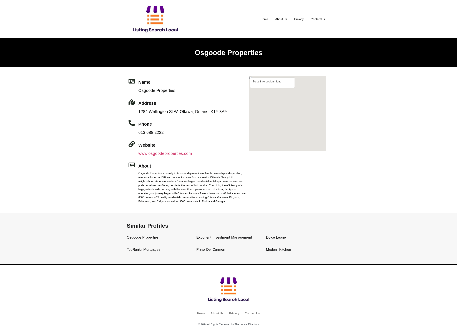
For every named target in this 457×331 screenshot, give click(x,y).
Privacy (299, 19)
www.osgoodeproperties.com (165, 153)
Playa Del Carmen (210, 249)
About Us (281, 19)
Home (264, 19)
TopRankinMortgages (143, 249)
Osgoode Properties (143, 237)
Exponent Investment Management (224, 237)
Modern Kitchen (278, 249)
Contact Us (318, 19)
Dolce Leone (276, 237)
